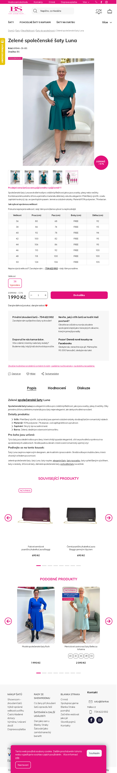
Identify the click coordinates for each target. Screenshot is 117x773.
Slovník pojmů (67, 721)
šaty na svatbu (72, 460)
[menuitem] (10, 22)
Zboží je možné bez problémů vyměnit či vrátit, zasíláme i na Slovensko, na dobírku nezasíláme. (50, 366)
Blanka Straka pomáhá (67, 708)
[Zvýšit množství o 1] (44, 295)
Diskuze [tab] (82, 388)
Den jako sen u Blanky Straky (40, 723)
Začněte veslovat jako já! (69, 716)
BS (17, 51)
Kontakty (37, 2)
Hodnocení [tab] (56, 388)
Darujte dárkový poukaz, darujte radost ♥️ (26, 305)
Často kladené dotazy (14, 716)
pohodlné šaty (66, 464)
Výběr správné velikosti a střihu (14, 708)
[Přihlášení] (88, 10)
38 (14, 283)
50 (90, 656)
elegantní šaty (58, 460)
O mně (51, 2)
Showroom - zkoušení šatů (13, 701)
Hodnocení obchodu (17, 2)
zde (16, 757)
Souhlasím (93, 753)
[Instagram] (98, 720)
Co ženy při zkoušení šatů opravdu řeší (44, 705)
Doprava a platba (68, 2)
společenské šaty (29, 400)
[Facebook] (90, 720)
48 (85, 656)
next (107, 518)
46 (80, 656)
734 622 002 (45, 317)
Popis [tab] (30, 388)
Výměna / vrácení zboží (15, 723)
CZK (98, 10)
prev (7, 518)
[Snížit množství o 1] (30, 295)
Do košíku (78, 295)
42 (75, 656)
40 (69, 656)
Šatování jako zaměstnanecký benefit (41, 732)
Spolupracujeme (68, 703)
